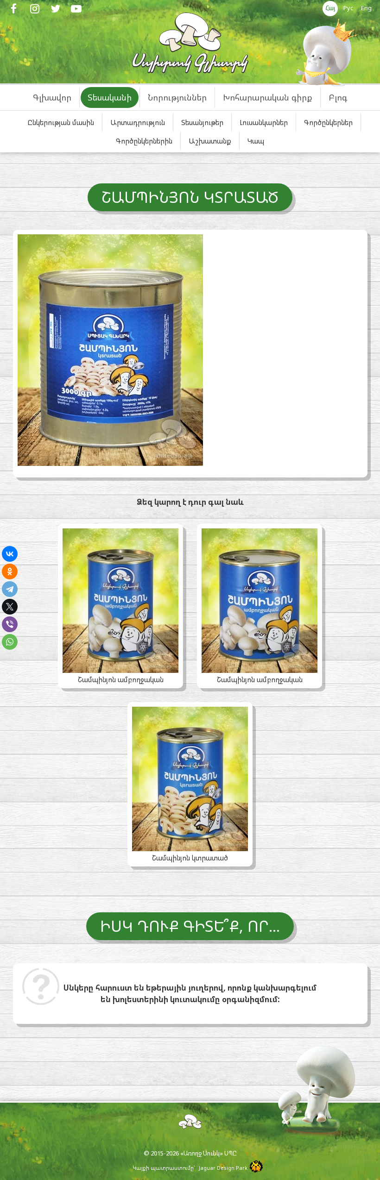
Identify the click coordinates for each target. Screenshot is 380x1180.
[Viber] (10, 624)
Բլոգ (338, 97)
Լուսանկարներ (264, 122)
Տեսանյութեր (202, 122)
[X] (10, 607)
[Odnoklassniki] (10, 571)
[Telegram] (10, 589)
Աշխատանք (210, 140)
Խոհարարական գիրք (267, 97)
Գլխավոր (52, 97)
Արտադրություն (137, 122)
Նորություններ (177, 97)
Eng (366, 8)
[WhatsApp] (10, 642)
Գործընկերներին (144, 140)
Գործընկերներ (328, 122)
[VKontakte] (10, 554)
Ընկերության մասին (60, 122)
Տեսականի (110, 97)
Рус (348, 8)
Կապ (255, 140)
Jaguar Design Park (223, 1167)
